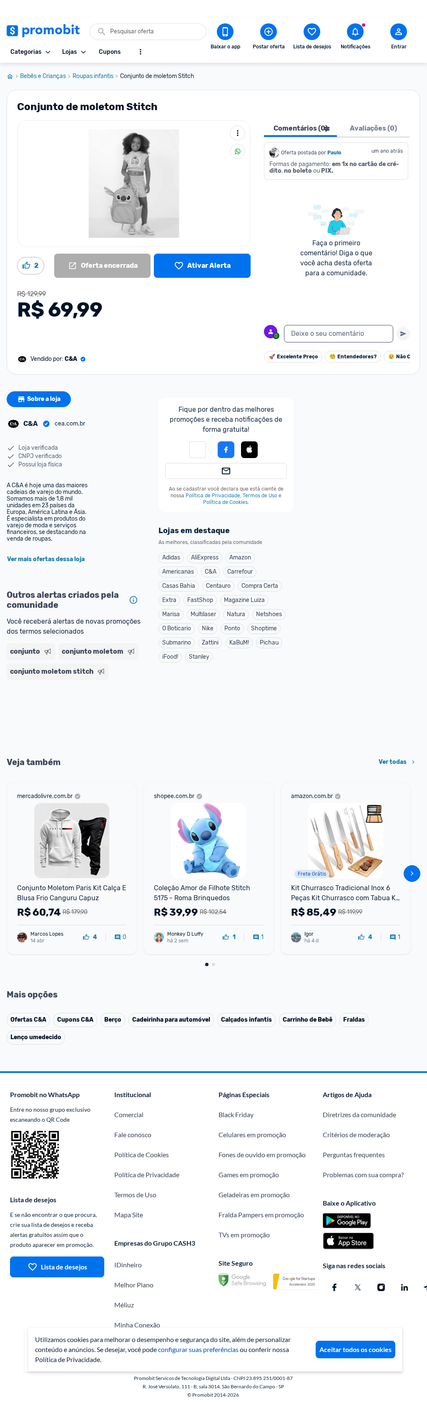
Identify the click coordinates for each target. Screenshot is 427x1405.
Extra (169, 600)
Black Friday (236, 1114)
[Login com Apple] (249, 449)
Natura (236, 614)
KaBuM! (239, 642)
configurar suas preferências (198, 1349)
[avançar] (412, 873)
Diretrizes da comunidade (359, 1114)
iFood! (170, 656)
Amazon (240, 557)
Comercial (128, 1114)
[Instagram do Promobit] (381, 1287)
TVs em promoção (244, 1235)
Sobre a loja (43, 399)
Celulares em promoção (252, 1134)
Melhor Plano (133, 1285)
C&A (210, 571)
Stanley (199, 656)
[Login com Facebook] (226, 449)
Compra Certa (259, 585)
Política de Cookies (225, 502)
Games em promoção (249, 1174)
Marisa (171, 614)
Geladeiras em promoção (254, 1195)
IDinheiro (128, 1265)
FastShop (200, 600)
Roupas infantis (93, 76)
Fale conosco (132, 1134)
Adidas (171, 557)
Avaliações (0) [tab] (373, 128)
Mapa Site (128, 1215)
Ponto (232, 628)
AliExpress (205, 557)
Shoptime (264, 628)
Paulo (334, 153)
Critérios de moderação (356, 1134)
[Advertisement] (74, 717)
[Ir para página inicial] (13, 76)
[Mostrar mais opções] (140, 51)
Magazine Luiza (244, 600)
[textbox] (338, 334)
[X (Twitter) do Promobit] (357, 1287)
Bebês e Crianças (43, 76)
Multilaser (203, 614)
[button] (197, 449)
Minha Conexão (137, 1325)
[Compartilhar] (237, 151)
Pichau (269, 642)
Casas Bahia (178, 585)
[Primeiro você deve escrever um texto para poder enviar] (403, 333)
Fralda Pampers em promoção (261, 1215)
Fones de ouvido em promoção (262, 1154)
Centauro (218, 585)
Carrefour (240, 571)
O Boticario (176, 628)
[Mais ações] (237, 133)
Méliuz (124, 1305)
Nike (208, 628)
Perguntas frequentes (354, 1154)
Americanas (178, 571)
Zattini (210, 642)
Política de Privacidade (213, 496)
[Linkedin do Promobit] (404, 1287)
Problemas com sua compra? (363, 1174)
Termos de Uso (260, 496)
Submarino (176, 642)
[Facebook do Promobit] (334, 1287)
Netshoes (269, 614)
